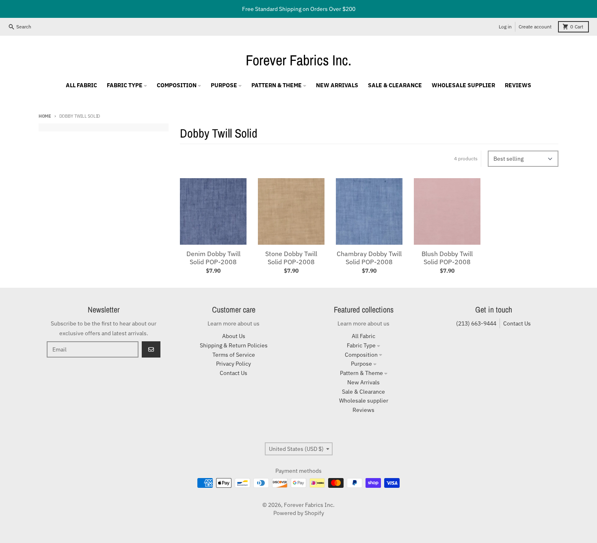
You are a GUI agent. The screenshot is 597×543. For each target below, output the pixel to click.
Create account (535, 27)
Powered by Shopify (298, 513)
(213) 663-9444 (476, 323)
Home (45, 116)
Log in (505, 27)
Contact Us (517, 323)
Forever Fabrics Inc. (298, 60)
